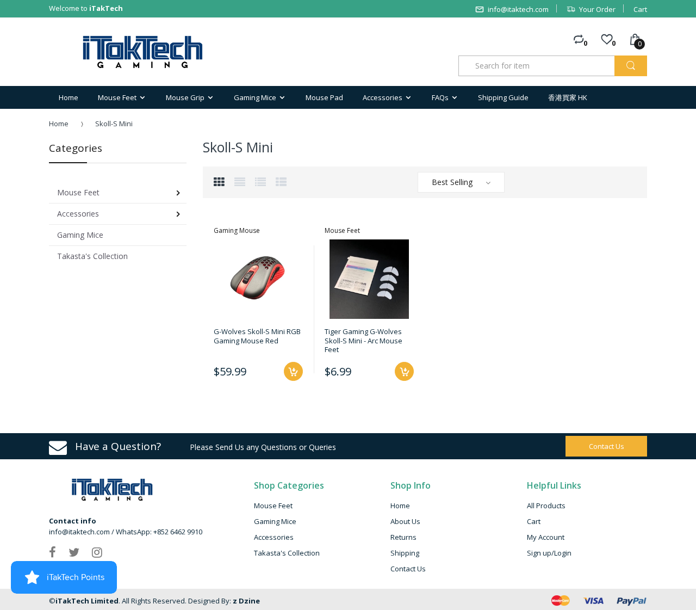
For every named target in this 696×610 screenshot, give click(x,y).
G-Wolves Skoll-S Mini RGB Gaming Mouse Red (257, 335)
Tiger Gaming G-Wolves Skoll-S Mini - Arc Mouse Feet (363, 340)
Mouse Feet (273, 505)
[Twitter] (74, 551)
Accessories (274, 537)
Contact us (606, 446)
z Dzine (246, 601)
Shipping (404, 553)
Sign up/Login (549, 553)
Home (59, 123)
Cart (640, 9)
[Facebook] (52, 551)
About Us (405, 521)
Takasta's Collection (287, 553)
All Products (546, 505)
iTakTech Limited (87, 601)
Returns (403, 537)
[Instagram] (97, 551)
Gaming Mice (275, 521)
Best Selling (452, 182)
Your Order (597, 9)
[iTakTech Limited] (143, 51)
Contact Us (408, 569)
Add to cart (293, 371)
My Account (545, 537)
